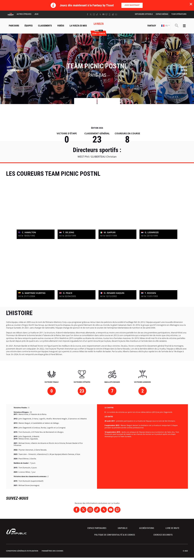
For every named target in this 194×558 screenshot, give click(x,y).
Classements (45, 25)
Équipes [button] (29, 25)
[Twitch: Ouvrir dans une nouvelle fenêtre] (106, 14)
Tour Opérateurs (178, 14)
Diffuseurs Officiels (144, 14)
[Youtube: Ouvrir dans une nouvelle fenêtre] (103, 14)
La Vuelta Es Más (78, 25)
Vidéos (60, 25)
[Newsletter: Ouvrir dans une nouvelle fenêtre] (116, 14)
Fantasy (151, 25)
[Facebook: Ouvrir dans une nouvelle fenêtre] (87, 14)
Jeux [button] (36, 14)
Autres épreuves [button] (24, 14)
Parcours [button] (14, 25)
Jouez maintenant (132, 5)
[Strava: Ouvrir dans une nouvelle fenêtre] (100, 14)
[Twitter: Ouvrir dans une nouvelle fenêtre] (90, 14)
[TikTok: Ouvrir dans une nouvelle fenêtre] (97, 14)
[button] (165, 25)
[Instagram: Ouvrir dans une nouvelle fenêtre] (93, 14)
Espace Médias (162, 14)
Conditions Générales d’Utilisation (22, 551)
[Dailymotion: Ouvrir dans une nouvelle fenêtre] (112, 14)
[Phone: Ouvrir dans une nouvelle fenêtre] (109, 14)
